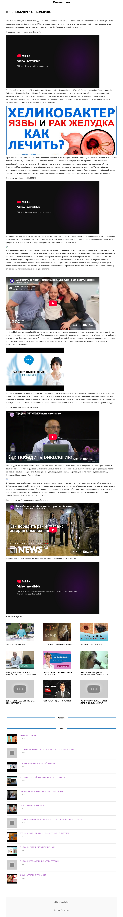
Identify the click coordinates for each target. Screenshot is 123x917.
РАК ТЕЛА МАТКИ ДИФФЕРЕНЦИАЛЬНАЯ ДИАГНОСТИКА (41, 791)
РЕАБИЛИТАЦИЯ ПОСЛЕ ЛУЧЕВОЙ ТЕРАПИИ (37, 763)
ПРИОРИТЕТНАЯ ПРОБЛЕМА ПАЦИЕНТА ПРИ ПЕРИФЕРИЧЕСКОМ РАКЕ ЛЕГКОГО (51, 819)
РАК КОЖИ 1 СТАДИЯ (28, 735)
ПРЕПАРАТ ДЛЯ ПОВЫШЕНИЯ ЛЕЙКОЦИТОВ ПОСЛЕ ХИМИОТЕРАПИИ (47, 749)
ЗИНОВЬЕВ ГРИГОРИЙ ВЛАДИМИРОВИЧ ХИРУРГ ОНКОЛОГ (43, 777)
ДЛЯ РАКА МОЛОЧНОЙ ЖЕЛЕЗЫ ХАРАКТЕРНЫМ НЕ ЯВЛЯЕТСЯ (44, 833)
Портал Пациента (61, 910)
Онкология (61, 2)
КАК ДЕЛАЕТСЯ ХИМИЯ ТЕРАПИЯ (33, 875)
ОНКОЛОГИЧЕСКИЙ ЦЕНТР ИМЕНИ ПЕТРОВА (37, 847)
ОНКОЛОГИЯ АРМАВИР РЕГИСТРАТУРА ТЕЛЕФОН (39, 861)
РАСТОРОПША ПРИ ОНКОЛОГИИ (32, 805)
